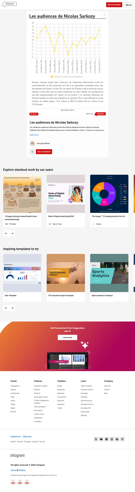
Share (35, 114)
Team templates (40, 407)
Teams (59, 408)
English (13, 442)
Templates (38, 421)
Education (60, 404)
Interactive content (40, 386)
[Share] (32, 151)
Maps (13, 397)
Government (61, 397)
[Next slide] (12, 233)
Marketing (60, 390)
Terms (13, 470)
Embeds (37, 390)
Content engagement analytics (41, 401)
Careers (107, 390)
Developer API (86, 408)
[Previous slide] (6, 233)
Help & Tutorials (86, 386)
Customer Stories (87, 390)
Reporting (60, 393)
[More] (104, 14)
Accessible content (41, 397)
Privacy (22, 470)
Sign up (129, 5)
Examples (84, 393)
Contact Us (15, 436)
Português (27, 442)
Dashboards (15, 393)
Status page (85, 412)
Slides (13, 408)
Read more (34, 135)
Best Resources (86, 401)
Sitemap (84, 415)
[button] (67, 76)
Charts (13, 401)
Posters (13, 412)
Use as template (114, 5)
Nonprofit (60, 401)
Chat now (27, 436)
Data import (38, 410)
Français (42, 442)
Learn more (67, 337)
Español (35, 442)
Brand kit (37, 393)
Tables (13, 404)
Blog (105, 393)
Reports (13, 390)
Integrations (38, 418)
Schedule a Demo (87, 404)
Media (59, 386)
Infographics (15, 386)
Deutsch (20, 442)
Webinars (84, 397)
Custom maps (39, 414)
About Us (107, 386)
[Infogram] (9, 5)
